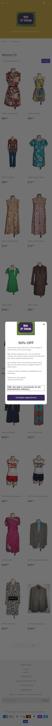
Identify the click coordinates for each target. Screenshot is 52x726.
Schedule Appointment (26, 397)
